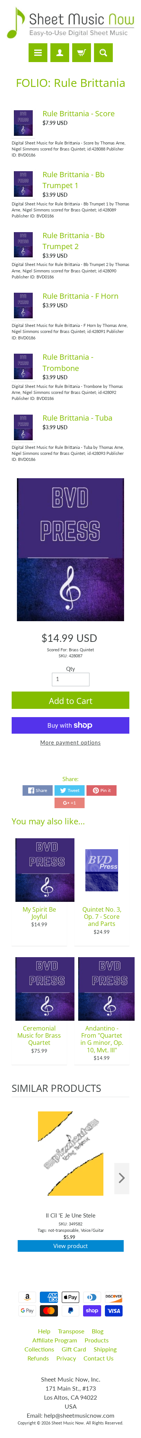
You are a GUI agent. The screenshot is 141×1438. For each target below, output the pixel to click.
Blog (97, 1331)
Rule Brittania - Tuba (77, 418)
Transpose (71, 1331)
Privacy (66, 1358)
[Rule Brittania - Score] (23, 132)
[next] (121, 1178)
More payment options (70, 743)
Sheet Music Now (68, 1422)
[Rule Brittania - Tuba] (23, 436)
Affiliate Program (54, 1340)
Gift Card (74, 1349)
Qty (70, 669)
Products (97, 1340)
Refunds (38, 1358)
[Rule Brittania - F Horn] (23, 315)
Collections (39, 1349)
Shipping (105, 1349)
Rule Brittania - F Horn (80, 296)
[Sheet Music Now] (70, 23)
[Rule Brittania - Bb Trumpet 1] (23, 193)
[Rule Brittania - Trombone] (23, 375)
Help (44, 1331)
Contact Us (98, 1358)
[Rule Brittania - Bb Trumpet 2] (23, 254)
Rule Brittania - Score (78, 113)
